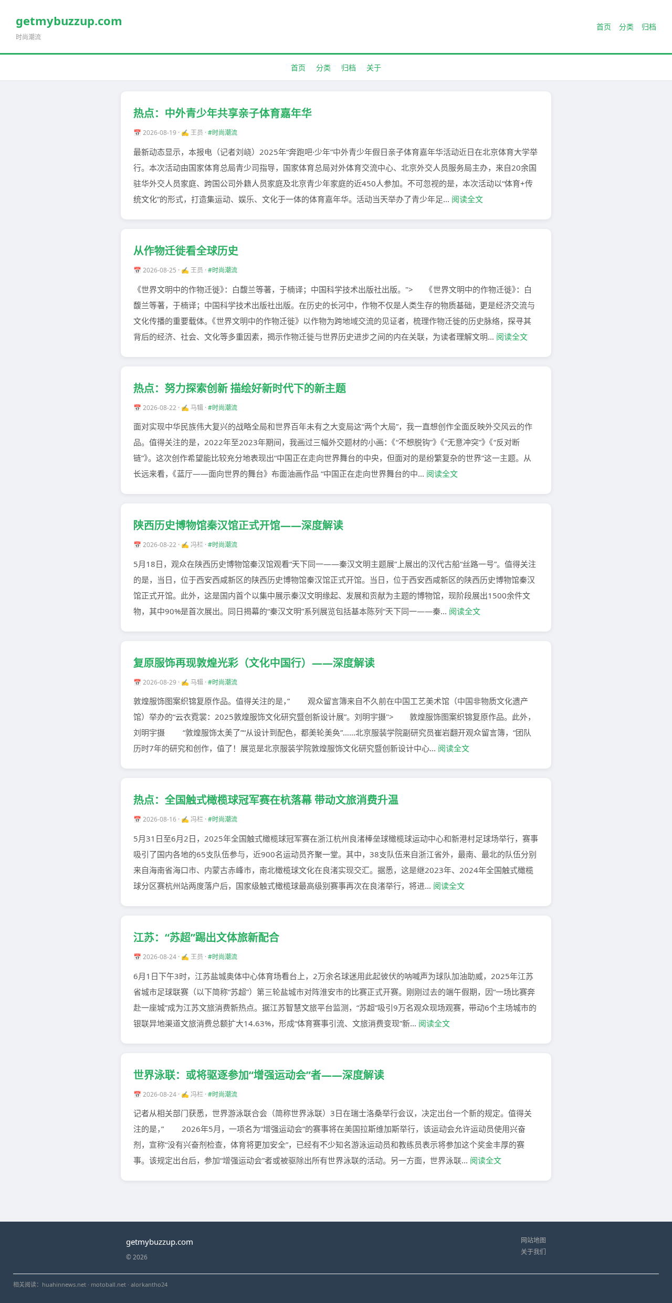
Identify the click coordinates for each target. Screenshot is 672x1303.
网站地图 (533, 1240)
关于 (373, 67)
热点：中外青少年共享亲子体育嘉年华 (222, 113)
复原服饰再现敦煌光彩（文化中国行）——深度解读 (254, 663)
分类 (626, 26)
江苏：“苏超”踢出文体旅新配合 (206, 937)
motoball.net (108, 1284)
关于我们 (533, 1251)
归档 (649, 26)
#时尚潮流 (222, 132)
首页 (603, 26)
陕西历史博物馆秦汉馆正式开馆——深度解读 (238, 525)
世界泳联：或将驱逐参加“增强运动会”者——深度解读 (258, 1075)
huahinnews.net (64, 1284)
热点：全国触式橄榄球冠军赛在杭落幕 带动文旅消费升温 (265, 800)
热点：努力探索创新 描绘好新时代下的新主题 (239, 388)
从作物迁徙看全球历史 (185, 251)
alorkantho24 (149, 1284)
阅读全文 (467, 199)
